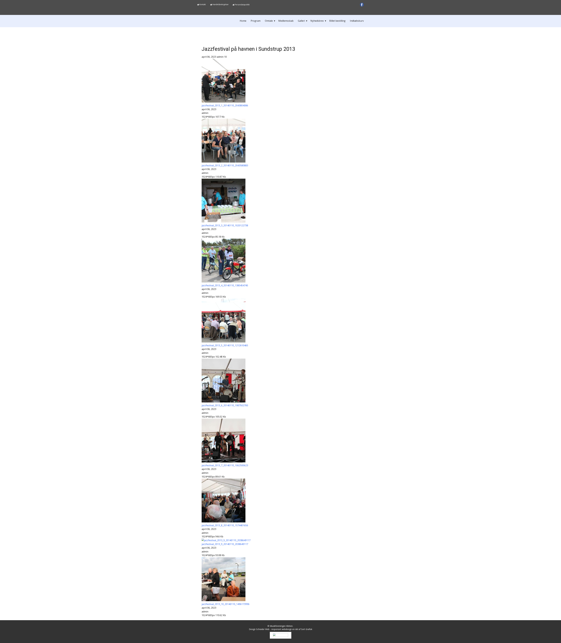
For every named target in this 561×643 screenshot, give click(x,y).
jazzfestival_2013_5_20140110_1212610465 (225, 345)
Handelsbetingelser (220, 4)
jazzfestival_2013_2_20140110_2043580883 (225, 165)
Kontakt (202, 4)
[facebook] (362, 5)
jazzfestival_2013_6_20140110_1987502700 (225, 405)
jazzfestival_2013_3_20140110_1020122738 (225, 225)
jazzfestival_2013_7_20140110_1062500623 (225, 465)
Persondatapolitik (242, 4)
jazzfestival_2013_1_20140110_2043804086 (225, 105)
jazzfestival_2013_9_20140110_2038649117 (225, 544)
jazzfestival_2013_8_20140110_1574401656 (225, 525)
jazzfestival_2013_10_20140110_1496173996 (225, 604)
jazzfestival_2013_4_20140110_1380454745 (225, 285)
